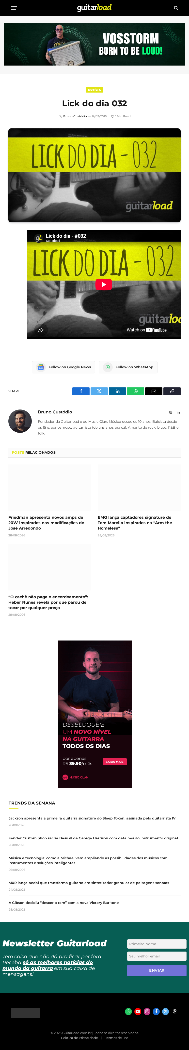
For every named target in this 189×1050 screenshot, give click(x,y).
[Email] (13, 271)
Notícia (94, 90)
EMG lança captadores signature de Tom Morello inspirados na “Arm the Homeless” (135, 523)
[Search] (175, 8)
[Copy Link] (13, 296)
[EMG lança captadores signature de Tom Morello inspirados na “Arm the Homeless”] (139, 487)
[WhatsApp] (13, 284)
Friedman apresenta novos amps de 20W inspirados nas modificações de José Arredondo (46, 523)
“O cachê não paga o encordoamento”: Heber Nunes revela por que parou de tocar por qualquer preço (48, 602)
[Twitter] (13, 259)
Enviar (157, 970)
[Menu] (14, 8)
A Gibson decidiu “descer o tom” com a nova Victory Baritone (64, 902)
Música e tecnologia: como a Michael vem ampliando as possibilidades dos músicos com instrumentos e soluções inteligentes (88, 860)
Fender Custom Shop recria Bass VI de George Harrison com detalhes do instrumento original (93, 838)
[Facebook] (13, 246)
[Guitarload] (94, 7)
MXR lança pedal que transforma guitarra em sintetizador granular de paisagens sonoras (89, 883)
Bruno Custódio (75, 116)
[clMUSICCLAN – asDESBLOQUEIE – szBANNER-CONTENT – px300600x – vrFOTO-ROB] (95, 786)
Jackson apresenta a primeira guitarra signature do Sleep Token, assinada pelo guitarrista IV (92, 818)
